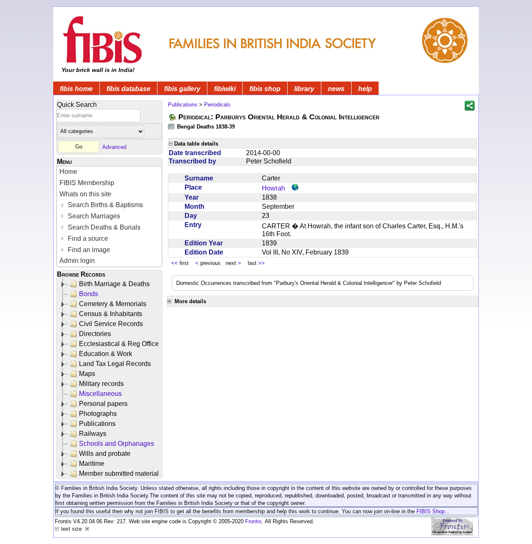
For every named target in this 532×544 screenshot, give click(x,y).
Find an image (88, 249)
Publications (97, 423)
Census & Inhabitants (110, 313)
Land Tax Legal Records (115, 363)
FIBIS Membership (86, 182)
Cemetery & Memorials (112, 303)
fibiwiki (225, 88)
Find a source (87, 238)
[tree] (110, 379)
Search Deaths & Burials (103, 227)
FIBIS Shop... (433, 511)
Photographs (98, 413)
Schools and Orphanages (116, 443)
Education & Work (105, 353)
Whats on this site (85, 194)
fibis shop (265, 88)
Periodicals (217, 104)
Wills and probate (105, 453)
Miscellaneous (100, 393)
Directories (95, 333)
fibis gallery (182, 88)
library (304, 88)
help (365, 88)
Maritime (91, 463)
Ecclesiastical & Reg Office (119, 343)
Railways (92, 433)
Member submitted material (119, 473)
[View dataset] (171, 126)
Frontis (253, 521)
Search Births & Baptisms (104, 204)
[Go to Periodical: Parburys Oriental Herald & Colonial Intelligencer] (173, 117)
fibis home (76, 88)
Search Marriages (93, 216)
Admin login (77, 260)
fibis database (128, 88)
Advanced (114, 146)
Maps (87, 373)
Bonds (88, 293)
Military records (101, 383)
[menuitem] (109, 172)
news (336, 88)
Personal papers (103, 403)
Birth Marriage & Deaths (114, 283)
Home (68, 171)
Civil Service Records (111, 323)
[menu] (109, 216)
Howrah (273, 188)
